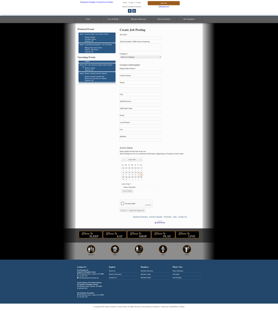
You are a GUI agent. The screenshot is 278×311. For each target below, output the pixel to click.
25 (129, 177)
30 (123, 179)
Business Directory (138, 19)
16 (123, 174)
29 (141, 177)
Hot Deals (167, 217)
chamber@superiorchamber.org (88, 278)
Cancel (123, 210)
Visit (87, 19)
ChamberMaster (174, 307)
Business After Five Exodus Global (96, 34)
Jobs (175, 217)
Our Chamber (188, 19)
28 (138, 177)
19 (132, 174)
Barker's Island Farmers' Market (96, 72)
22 (141, 174)
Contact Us (182, 217)
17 (126, 174)
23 (123, 177)
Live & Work (113, 19)
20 (135, 174)
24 (126, 177)
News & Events (163, 19)
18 (129, 174)
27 (135, 177)
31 (126, 179)
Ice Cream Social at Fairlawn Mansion (98, 82)
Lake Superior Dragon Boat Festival (100, 63)
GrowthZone (156, 307)
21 (138, 174)
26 (132, 177)
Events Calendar (155, 217)
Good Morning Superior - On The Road (98, 44)
